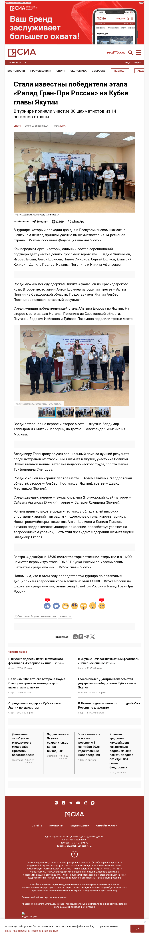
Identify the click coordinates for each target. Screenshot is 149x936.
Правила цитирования (108, 878)
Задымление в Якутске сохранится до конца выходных (58, 742)
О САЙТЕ (37, 825)
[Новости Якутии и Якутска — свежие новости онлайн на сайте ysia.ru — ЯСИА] (22, 53)
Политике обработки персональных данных (31, 930)
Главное (82, 692)
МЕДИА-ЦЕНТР (80, 825)
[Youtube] (78, 803)
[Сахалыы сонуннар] (116, 52)
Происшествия (40, 70)
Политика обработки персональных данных (44, 897)
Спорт (61, 70)
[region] (74, 927)
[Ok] (63, 803)
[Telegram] (86, 636)
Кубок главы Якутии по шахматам (35, 616)
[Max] (92, 803)
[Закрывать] (145, 922)
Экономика (78, 70)
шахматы (65, 616)
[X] (92, 636)
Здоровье (98, 70)
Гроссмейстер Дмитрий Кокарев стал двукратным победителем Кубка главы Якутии (107, 683)
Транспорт (17, 760)
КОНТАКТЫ (56, 825)
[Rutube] (85, 803)
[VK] (56, 803)
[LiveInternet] (44, 915)
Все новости (16, 70)
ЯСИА (62, 125)
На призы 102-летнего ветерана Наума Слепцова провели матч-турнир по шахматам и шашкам (36, 683)
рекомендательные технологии (71, 884)
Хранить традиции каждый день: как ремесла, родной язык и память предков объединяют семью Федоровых (121, 750)
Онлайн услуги (107, 825)
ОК (137, 928)
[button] (132, 328)
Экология (52, 756)
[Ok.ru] (80, 636)
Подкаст (120, 70)
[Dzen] (58, 221)
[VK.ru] (75, 636)
